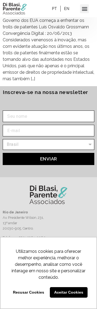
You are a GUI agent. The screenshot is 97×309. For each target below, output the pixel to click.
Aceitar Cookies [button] (68, 292)
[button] (84, 8)
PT (54, 8)
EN (66, 8)
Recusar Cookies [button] (28, 292)
